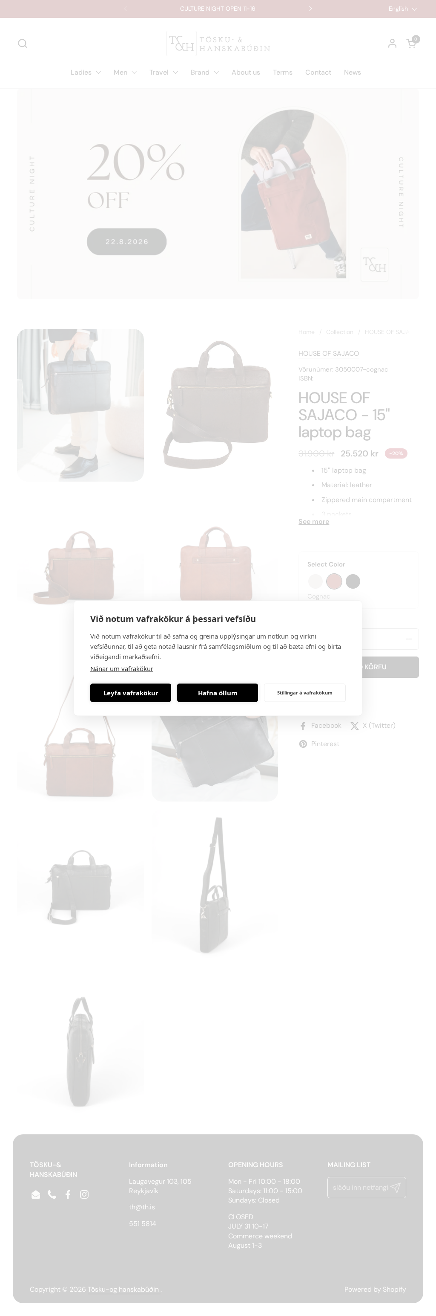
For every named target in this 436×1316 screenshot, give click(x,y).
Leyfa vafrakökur (130, 693)
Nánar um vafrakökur (121, 668)
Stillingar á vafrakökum (305, 692)
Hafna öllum (218, 693)
